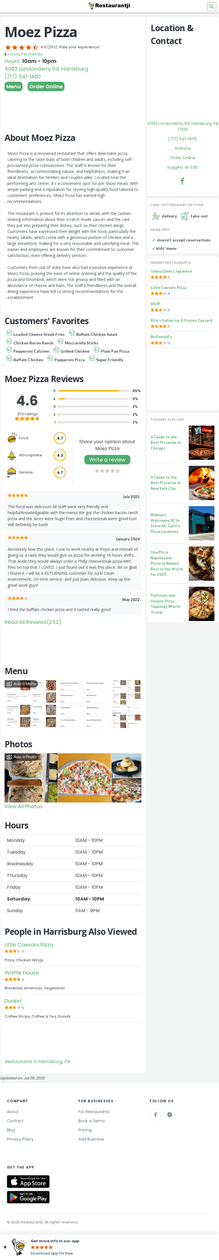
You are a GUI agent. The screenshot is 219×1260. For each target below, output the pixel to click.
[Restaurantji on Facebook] (155, 1114)
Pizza (15, 54)
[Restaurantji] (109, 6)
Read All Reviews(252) (33, 622)
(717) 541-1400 (23, 76)
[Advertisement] (73, 107)
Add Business (91, 1139)
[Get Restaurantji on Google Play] (28, 1197)
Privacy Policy (20, 1139)
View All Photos (24, 806)
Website (183, 148)
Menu (13, 86)
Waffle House (22, 972)
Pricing (85, 1130)
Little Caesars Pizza (29, 944)
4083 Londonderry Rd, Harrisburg (46, 68)
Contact (15, 1121)
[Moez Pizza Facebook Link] (182, 181)
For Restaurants (94, 1112)
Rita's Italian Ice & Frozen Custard (181, 320)
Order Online (46, 86)
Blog (11, 1130)
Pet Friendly (31, 54)
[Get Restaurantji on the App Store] (28, 1181)
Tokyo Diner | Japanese (171, 271)
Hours (12, 61)
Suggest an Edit (182, 167)
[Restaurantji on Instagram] (169, 1114)
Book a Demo (91, 1121)
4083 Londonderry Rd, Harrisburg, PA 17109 (182, 126)
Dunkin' (13, 1001)
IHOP (155, 303)
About (13, 1112)
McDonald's (161, 336)
